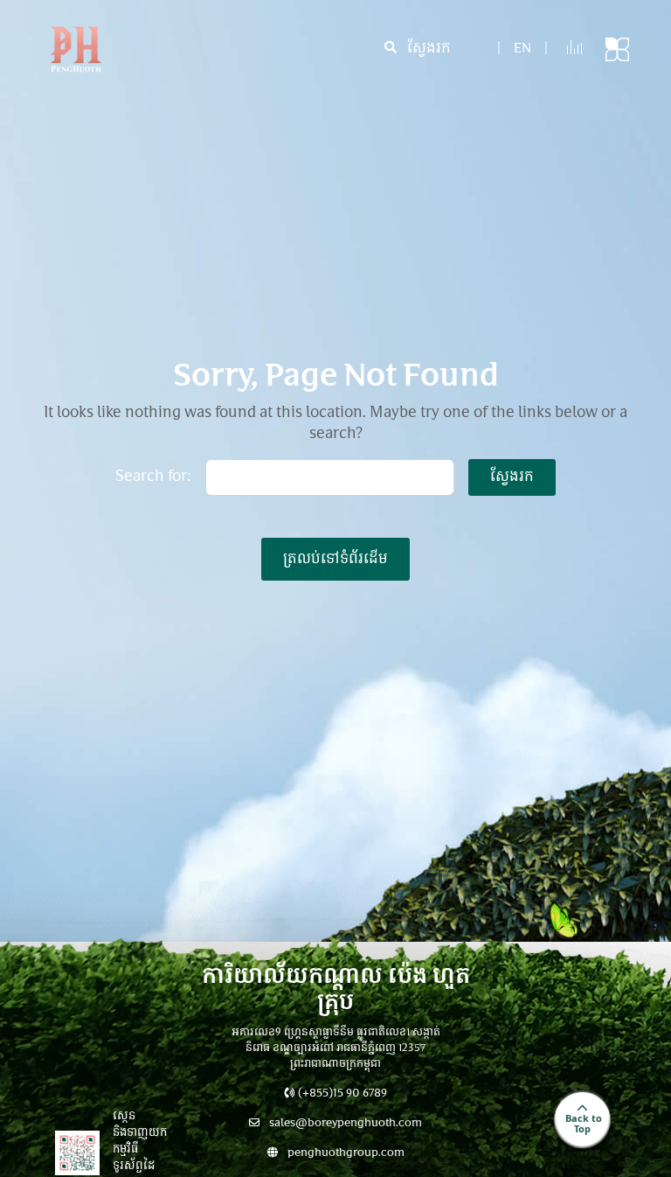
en (522, 49)
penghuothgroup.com (345, 1153)
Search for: (153, 477)
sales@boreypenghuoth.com (344, 1124)
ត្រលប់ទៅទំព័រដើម (335, 559)
